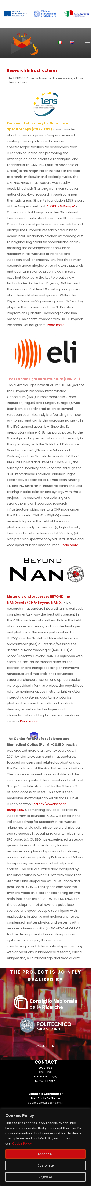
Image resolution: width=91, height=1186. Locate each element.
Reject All (46, 1177)
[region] (45, 1147)
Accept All (46, 1154)
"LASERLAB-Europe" (61, 206)
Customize (45, 1165)
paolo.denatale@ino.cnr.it (45, 1103)
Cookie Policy (22, 1143)
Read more (56, 325)
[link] (15, 13)
